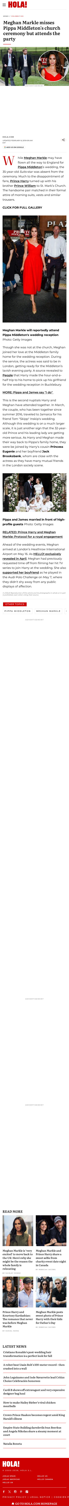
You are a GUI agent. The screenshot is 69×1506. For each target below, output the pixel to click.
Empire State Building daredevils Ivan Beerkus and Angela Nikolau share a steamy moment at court (32, 1431)
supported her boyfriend (21, 572)
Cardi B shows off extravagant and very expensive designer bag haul (34, 1391)
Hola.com (8, 137)
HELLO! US (42, 1476)
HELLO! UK (8, 1482)
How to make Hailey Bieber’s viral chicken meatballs (29, 1404)
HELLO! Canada (45, 1479)
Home (6, 16)
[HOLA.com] (34, 1464)
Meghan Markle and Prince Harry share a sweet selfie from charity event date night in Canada (51, 1258)
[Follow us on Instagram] (15, 1492)
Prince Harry (19, 181)
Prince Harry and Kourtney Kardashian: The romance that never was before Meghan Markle (18, 1319)
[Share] (63, 139)
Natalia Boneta (12, 1443)
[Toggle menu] (4, 5)
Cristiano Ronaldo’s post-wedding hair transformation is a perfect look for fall (27, 1353)
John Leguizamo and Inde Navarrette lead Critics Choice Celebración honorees (33, 1379)
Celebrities (17, 16)
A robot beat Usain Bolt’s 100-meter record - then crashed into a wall (34, 1366)
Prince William (25, 186)
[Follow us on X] (10, 1492)
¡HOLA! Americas (11, 1479)
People (8, 375)
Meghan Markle (35, 158)
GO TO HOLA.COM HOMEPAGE (36, 1503)
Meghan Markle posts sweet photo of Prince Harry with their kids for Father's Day (49, 1317)
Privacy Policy (14, 1497)
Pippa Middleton (30, 167)
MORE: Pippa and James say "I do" (28, 392)
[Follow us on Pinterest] (21, 1492)
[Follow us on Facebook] (4, 1492)
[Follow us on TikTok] (27, 1492)
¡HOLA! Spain (9, 1476)
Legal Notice (40, 1497)
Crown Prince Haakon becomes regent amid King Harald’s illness (34, 1416)
